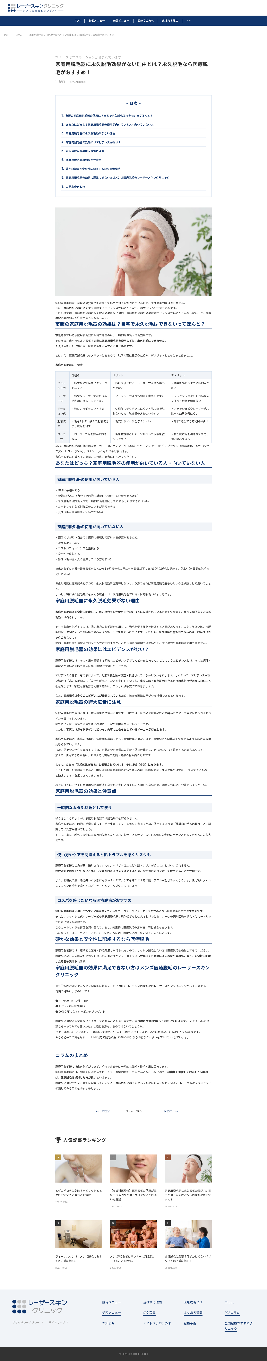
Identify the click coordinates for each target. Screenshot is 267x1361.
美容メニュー (121, 20)
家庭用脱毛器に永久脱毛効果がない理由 (90, 133)
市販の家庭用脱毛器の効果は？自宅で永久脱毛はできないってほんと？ (109, 115)
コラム (18, 34)
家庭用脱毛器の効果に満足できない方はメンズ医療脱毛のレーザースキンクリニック (118, 177)
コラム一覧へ (133, 1111)
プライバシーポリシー (26, 1322)
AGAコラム (232, 1312)
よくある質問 (193, 1312)
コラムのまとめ (75, 186)
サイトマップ (57, 1322)
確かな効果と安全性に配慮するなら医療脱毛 (93, 169)
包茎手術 (190, 1323)
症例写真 (149, 1312)
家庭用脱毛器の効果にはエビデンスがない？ (93, 142)
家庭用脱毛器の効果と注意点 (83, 160)
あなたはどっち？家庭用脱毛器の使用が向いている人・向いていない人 (109, 124)
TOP (78, 20)
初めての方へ (145, 20)
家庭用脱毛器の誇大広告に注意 (85, 151)
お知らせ (108, 1323)
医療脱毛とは (193, 1302)
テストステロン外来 (157, 1323)
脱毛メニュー (97, 20)
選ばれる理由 (170, 20)
